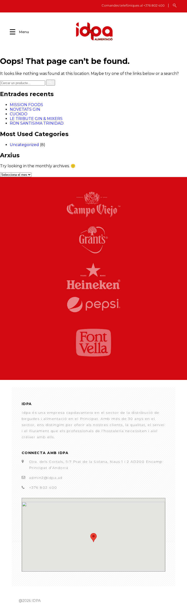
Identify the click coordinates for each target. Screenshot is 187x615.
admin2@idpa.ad (46, 478)
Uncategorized (24, 144)
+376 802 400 (43, 487)
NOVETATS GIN (25, 109)
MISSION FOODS (26, 104)
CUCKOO (19, 114)
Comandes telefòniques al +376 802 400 (133, 5)
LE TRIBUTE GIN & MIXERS (36, 118)
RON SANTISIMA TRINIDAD (37, 123)
